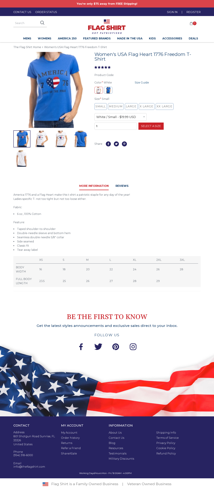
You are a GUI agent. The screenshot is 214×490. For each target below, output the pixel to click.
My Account (69, 432)
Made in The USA (129, 38)
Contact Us (22, 12)
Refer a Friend (71, 448)
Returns (66, 443)
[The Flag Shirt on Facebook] (81, 347)
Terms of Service (167, 438)
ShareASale (69, 453)
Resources (116, 448)
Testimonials (117, 453)
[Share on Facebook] (108, 143)
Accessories (172, 38)
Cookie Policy (165, 448)
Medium (116, 106)
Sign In (172, 12)
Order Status (46, 12)
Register (193, 12)
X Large (146, 106)
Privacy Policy (165, 443)
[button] (102, 67)
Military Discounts (121, 458)
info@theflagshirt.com (29, 466)
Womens (44, 38)
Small (100, 106)
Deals (193, 38)
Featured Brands (97, 38)
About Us (115, 432)
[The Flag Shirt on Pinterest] (116, 347)
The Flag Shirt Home (27, 47)
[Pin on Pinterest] (124, 143)
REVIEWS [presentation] (122, 185)
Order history (70, 438)
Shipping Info (166, 432)
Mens (27, 38)
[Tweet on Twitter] (116, 143)
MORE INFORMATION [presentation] (94, 185)
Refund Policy (166, 453)
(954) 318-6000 (23, 455)
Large (131, 106)
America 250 (67, 38)
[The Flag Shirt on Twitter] (98, 347)
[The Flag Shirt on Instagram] (133, 347)
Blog (112, 443)
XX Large (165, 106)
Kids (152, 38)
